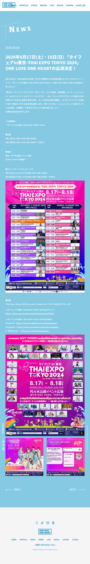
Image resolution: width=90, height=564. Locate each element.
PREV (17, 489)
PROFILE (23, 539)
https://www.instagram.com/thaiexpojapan (37, 327)
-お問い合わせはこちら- (45, 545)
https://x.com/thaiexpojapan (35, 331)
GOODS (66, 539)
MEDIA (41, 539)
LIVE (49, 539)
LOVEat (75, 539)
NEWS (14, 539)
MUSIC (56, 539)
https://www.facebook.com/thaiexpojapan (36, 323)
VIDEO (32, 539)
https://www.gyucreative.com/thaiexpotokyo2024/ (29, 313)
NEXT (72, 489)
